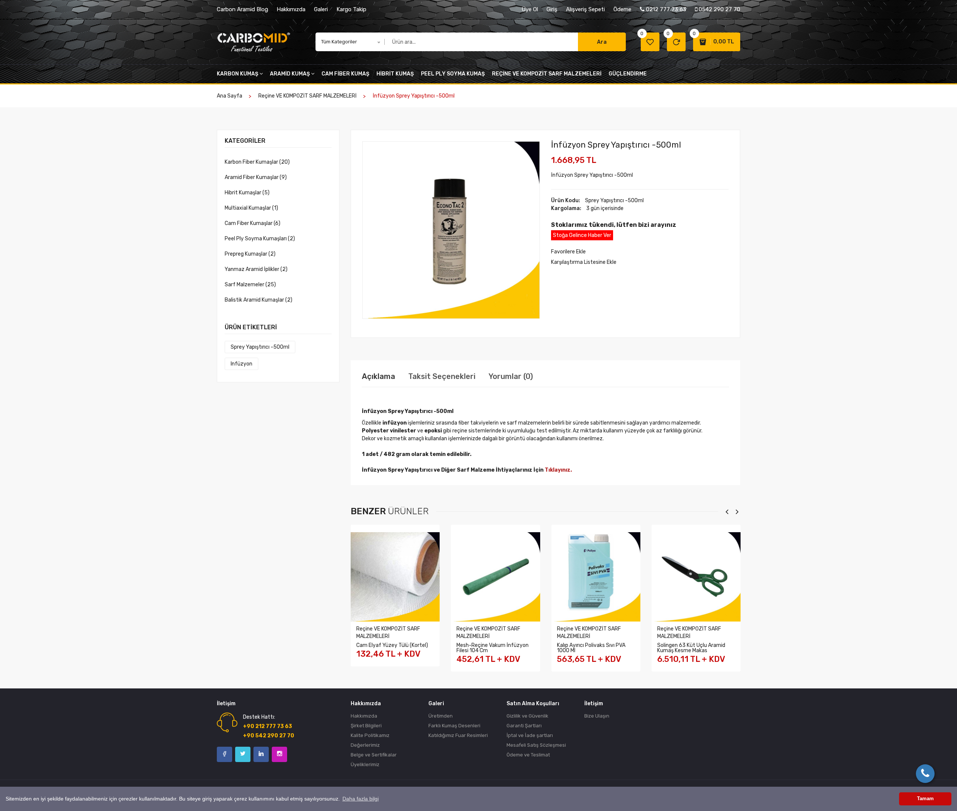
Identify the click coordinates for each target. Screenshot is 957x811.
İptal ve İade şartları (530, 735)
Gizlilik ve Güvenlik (527, 716)
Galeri (321, 9)
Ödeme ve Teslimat (528, 755)
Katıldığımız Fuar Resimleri (458, 735)
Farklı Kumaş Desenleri (454, 725)
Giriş (552, 9)
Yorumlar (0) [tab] (511, 376)
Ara (602, 42)
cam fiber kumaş (345, 74)
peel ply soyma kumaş (453, 74)
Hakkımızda (291, 9)
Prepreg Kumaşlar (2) (250, 254)
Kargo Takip (351, 9)
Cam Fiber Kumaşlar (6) (252, 223)
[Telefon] (925, 773)
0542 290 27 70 (718, 9)
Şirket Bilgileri (366, 725)
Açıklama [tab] (378, 376)
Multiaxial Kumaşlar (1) (251, 208)
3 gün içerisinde (605, 208)
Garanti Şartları (524, 725)
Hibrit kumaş (395, 74)
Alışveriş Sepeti (585, 9)
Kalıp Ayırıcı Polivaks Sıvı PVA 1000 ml (591, 648)
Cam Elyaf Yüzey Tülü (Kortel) (392, 645)
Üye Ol (529, 9)
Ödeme (622, 9)
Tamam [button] (925, 798)
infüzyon (241, 364)
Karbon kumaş (237, 74)
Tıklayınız (557, 470)
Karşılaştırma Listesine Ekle (583, 262)
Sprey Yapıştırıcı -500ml (260, 347)
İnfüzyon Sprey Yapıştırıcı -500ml (616, 145)
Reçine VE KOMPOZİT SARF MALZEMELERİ (546, 74)
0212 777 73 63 (665, 9)
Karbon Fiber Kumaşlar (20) (257, 162)
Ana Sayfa (229, 96)
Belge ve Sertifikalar (374, 755)
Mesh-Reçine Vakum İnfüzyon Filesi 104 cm (492, 648)
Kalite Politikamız (370, 735)
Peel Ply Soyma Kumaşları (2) (260, 238)
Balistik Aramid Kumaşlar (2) (258, 300)
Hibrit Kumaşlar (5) (247, 192)
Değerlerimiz (365, 745)
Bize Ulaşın (596, 716)
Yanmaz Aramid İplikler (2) (256, 269)
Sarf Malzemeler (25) (250, 284)
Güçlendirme (628, 74)
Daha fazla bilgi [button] (360, 799)
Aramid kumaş (290, 74)
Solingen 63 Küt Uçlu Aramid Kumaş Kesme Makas (691, 648)
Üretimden (440, 716)
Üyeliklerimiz (365, 764)
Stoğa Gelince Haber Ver (582, 235)
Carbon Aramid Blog (242, 9)
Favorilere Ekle (568, 252)
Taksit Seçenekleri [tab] (442, 376)
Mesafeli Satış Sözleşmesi (536, 745)
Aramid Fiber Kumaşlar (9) (256, 177)
